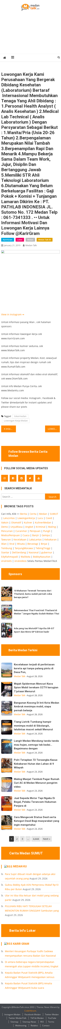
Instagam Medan (12, 1014)
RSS (42, 1021)
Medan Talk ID (44, 239)
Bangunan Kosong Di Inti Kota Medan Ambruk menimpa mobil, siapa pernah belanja (36, 706)
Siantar (5, 552)
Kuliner (28, 522)
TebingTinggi (43, 548)
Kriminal (40, 526)
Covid (49, 518)
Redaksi (34, 1025)
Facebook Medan (33, 1014)
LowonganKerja (26, 518)
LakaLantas (35, 539)
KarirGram (7, 239)
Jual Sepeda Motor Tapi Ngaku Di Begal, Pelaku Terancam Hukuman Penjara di (35, 802)
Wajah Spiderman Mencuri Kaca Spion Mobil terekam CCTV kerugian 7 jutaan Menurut (36, 687)
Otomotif (16, 522)
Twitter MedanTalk (17, 1018)
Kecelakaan (20, 539)
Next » (46, 838)
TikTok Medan (37, 1018)
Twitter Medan (52, 1014)
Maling (52, 526)
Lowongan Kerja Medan (16, 420)
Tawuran (6, 539)
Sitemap (14, 1021)
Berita (23, 513)
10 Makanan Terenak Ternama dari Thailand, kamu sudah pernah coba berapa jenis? (33, 594)
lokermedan (20, 416)
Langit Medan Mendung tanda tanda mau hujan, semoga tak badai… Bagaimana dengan (36, 744)
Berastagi (32, 543)
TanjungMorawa (24, 548)
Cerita (33, 513)
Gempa (46, 535)
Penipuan (35, 531)
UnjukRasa (17, 526)
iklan (4, 543)
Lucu (40, 518)
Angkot (29, 526)
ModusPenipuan (10, 535)
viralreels (6, 561)
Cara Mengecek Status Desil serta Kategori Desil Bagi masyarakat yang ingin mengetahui (36, 821)
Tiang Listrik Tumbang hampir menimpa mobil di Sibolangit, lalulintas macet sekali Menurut (33, 725)
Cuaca (26, 535)
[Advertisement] (30, 36)
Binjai (44, 543)
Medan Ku (20, 866)
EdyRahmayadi (9, 556)
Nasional (34, 552)
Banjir (35, 535)
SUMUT (54, 513)
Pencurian (7, 531)
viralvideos (20, 561)
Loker (19, 239)
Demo (4, 526)
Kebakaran (50, 539)
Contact (45, 1025)
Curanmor (21, 531)
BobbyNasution (41, 556)
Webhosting (20, 1025)
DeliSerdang (19, 552)
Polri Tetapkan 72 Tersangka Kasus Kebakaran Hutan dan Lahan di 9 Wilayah (35, 763)
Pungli (46, 531)
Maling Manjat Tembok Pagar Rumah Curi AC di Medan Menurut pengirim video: (36, 783)
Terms (51, 1021)
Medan (30, 239)
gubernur (46, 552)
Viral (11, 543)
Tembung (6, 548)
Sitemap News (29, 1021)
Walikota (25, 556)
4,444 (36, 838)
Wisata (21, 543)
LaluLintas (9, 518)
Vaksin (4, 522)
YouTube (52, 1018)
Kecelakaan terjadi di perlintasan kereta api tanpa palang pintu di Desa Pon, (34, 668)
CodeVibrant (30, 1010)
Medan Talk (31, 245)
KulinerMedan (43, 522)
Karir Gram (21, 943)
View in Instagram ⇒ (12, 314)
